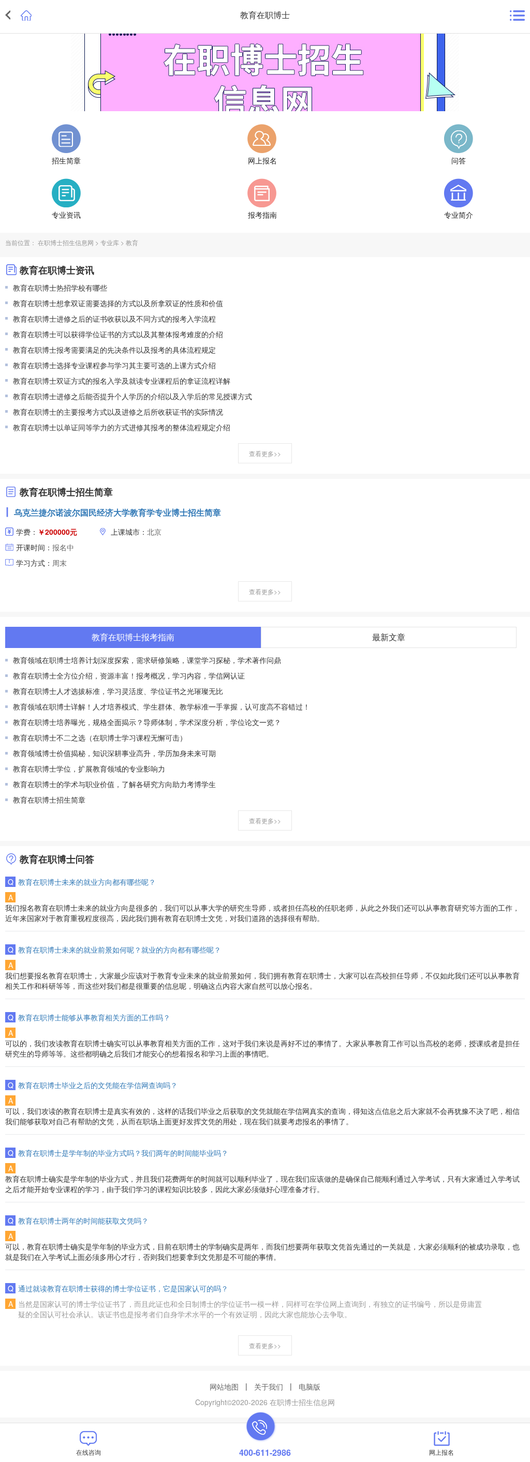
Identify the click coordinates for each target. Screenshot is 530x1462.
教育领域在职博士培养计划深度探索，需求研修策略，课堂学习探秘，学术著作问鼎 (147, 660)
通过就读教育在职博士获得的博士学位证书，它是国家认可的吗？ (123, 1288)
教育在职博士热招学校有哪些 (60, 287)
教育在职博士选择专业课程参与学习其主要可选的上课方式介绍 (114, 365)
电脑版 (309, 1386)
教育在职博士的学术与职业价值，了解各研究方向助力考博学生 (114, 784)
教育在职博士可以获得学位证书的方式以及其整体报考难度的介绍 (118, 334)
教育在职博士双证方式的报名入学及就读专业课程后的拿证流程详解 (121, 380)
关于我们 (268, 1386)
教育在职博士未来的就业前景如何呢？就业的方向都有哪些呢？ (119, 949)
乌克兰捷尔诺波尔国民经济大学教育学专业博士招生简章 (117, 512)
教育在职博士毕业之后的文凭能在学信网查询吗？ (98, 1085)
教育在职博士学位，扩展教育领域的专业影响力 (89, 768)
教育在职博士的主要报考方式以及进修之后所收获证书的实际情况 (118, 411)
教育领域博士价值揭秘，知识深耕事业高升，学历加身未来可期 (114, 753)
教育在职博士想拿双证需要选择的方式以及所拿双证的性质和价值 (118, 303)
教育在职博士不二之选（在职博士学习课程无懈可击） (100, 737)
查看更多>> (265, 453)
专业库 (109, 242)
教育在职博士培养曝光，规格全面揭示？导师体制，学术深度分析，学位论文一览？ (147, 722)
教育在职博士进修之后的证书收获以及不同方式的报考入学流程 (114, 318)
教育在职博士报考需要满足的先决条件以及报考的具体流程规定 (114, 349)
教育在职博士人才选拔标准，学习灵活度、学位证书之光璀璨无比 (118, 691)
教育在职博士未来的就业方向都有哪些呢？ (87, 882)
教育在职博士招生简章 (49, 799)
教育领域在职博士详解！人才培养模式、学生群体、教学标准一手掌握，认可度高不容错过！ (161, 706)
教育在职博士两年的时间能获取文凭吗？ (83, 1220)
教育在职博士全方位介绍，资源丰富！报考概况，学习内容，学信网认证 (129, 675)
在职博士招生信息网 (66, 242)
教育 (132, 242)
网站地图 (224, 1386)
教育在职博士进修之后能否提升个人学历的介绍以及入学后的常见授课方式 (132, 396)
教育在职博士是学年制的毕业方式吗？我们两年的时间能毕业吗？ (123, 1153)
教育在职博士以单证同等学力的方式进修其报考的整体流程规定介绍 (121, 427)
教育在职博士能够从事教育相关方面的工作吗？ (94, 1017)
